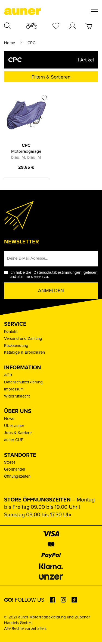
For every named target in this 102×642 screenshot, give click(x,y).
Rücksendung (16, 345)
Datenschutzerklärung (23, 382)
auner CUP (13, 440)
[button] (10, 632)
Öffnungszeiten (17, 476)
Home (9, 43)
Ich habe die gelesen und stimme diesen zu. (53, 275)
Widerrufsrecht (17, 396)
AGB (8, 375)
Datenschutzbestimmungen (57, 272)
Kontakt (10, 331)
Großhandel (14, 469)
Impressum (14, 389)
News (9, 419)
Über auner (14, 426)
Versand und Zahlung (23, 338)
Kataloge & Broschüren (24, 352)
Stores (10, 462)
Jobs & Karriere (18, 433)
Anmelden (51, 290)
